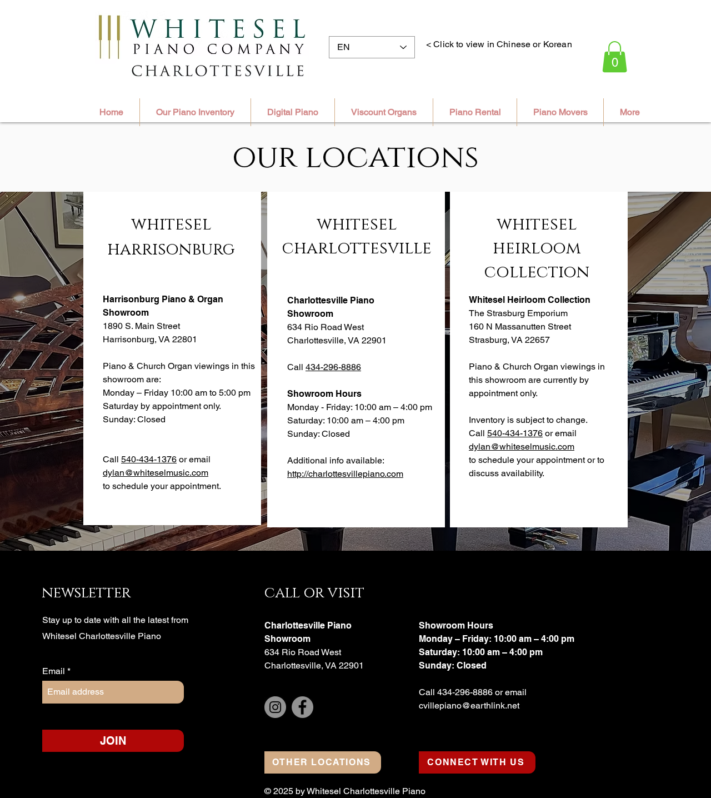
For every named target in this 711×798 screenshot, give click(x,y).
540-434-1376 (149, 459)
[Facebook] (302, 707)
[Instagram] (275, 707)
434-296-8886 (333, 367)
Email (54, 671)
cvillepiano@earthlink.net (469, 705)
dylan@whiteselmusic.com (155, 472)
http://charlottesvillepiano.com (345, 473)
